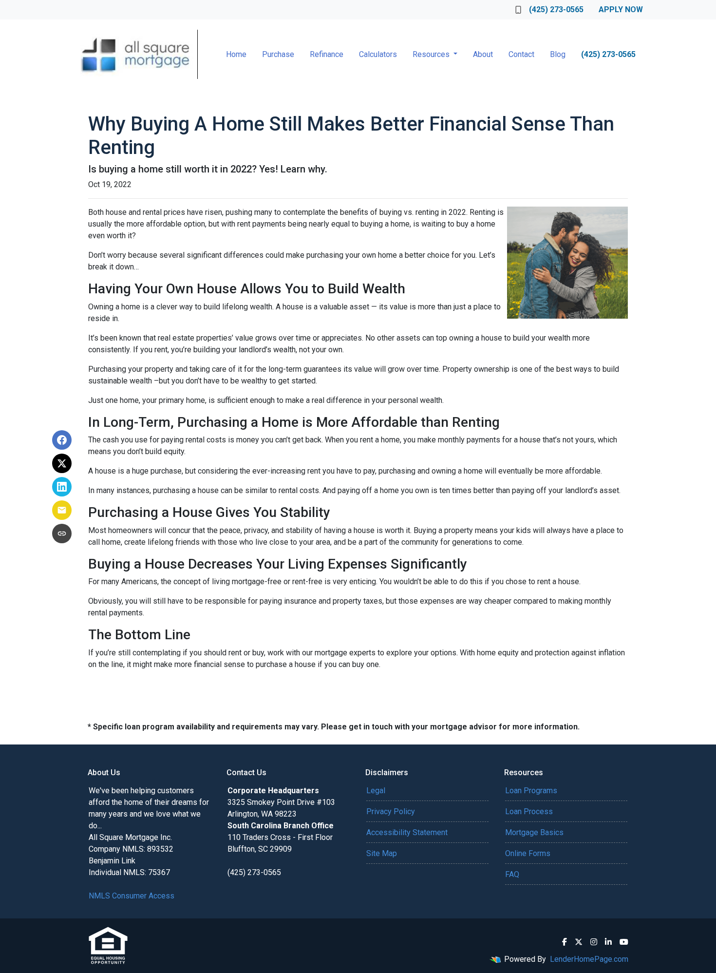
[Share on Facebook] (62, 440)
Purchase (278, 54)
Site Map (381, 853)
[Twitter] (579, 942)
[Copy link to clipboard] (62, 533)
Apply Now (621, 9)
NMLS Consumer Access (131, 895)
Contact (521, 54)
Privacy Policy (390, 811)
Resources (432, 54)
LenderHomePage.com (589, 959)
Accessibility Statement (407, 832)
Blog (557, 54)
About (483, 54)
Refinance (326, 54)
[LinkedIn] (608, 942)
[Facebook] (564, 942)
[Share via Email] (62, 510)
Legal (375, 790)
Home (236, 54)
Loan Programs (531, 790)
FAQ (512, 874)
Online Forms (527, 853)
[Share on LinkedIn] (62, 486)
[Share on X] (62, 463)
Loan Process (529, 811)
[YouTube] (624, 942)
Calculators (378, 54)
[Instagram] (593, 942)
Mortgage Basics (534, 832)
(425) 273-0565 (556, 9)
